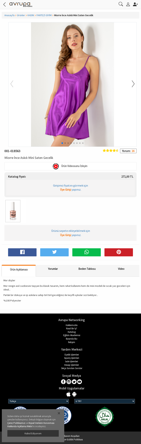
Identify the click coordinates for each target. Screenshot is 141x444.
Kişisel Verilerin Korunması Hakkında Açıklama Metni (30, 424)
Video (121, 268)
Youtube (79, 382)
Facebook (63, 382)
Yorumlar (53, 268)
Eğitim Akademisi (71, 335)
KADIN (31, 15)
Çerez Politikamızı (16, 423)
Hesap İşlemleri (71, 364)
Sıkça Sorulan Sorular (71, 368)
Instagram (69, 382)
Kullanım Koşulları (70, 436)
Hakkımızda (71, 325)
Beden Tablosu (87, 268)
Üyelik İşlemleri (71, 354)
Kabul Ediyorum (33, 433)
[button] (131, 84)
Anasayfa (9, 15)
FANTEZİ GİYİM (44, 15)
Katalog (72, 332)
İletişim (71, 342)
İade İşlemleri (71, 361)
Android (74, 394)
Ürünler (21, 15)
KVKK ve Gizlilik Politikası (70, 439)
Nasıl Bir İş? (71, 328)
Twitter (74, 382)
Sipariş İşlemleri (71, 358)
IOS (69, 394)
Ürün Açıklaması (19, 269)
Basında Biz (71, 338)
